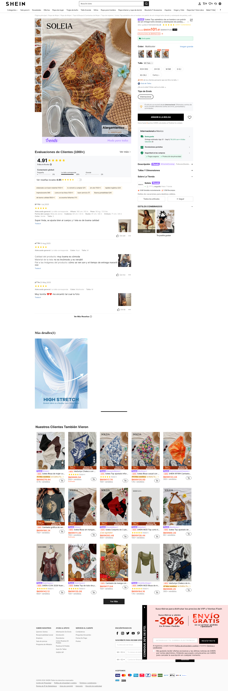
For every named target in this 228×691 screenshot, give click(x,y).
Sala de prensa (41, 641)
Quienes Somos (42, 632)
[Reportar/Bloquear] (129, 235)
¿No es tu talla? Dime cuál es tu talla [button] (151, 87)
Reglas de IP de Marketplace (46, 686)
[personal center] (199, 3)
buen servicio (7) (84, 193)
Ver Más (114, 601)
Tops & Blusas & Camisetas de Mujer (86, 15)
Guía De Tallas (61, 649)
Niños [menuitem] (96, 10)
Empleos (39, 638)
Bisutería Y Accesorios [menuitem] (153, 10)
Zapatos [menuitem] (168, 10)
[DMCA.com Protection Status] (123, 680)
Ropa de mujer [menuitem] (58, 10)
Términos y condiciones (87, 683)
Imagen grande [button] (186, 46)
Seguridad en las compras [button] (155, 153)
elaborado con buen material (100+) (49, 188)
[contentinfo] (154, 675)
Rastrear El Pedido (63, 646)
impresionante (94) (43, 193)
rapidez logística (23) (113, 188)
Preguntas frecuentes (83, 635)
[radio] (141, 54)
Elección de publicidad (94, 686)
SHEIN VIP (60, 652)
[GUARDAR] (189, 117)
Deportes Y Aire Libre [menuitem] (195, 10)
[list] (136, 633)
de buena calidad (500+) (45, 198)
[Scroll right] (220, 10)
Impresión (79, 686)
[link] (205, 3)
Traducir (38, 223)
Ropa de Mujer (53, 15)
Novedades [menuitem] (36, 10)
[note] (82, 467)
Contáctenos (80, 632)
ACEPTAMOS (120, 671)
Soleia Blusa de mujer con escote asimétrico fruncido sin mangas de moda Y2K (51, 474)
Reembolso (60, 638)
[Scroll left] (217, 10)
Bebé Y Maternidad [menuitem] (214, 10)
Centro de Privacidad (43, 683)
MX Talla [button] (147, 63)
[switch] (79, 179)
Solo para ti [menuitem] (24, 10)
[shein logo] (15, 3)
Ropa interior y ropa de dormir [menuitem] (130, 10)
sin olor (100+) (95, 188)
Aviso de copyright (66, 686)
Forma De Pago (81, 638)
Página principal (41, 15)
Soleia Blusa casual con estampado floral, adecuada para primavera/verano (146, 474)
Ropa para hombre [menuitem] (108, 10)
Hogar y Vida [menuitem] (179, 10)
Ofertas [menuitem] (47, 10)
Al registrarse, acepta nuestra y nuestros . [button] (184, 647)
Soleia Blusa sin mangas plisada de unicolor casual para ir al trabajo (82, 530)
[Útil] (117, 235)
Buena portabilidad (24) (103, 193)
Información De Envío (63, 632)
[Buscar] (146, 3)
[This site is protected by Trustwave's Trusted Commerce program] (117, 680)
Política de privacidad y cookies (65, 683)
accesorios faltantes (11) (68, 198)
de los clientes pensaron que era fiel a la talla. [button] (158, 80)
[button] (215, 3)
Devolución (60, 635)
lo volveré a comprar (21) (76, 188)
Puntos (78, 641)
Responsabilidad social (44, 635)
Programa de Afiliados (44, 644)
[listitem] (146, 221)
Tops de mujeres (107, 15)
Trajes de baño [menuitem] (72, 10)
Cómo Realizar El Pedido (62, 642)
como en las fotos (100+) (64, 193)
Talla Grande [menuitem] (86, 10)
